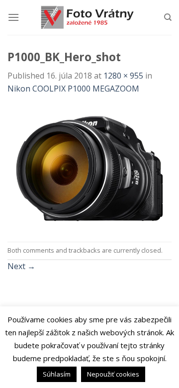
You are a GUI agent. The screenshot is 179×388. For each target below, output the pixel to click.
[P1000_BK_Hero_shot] (89, 167)
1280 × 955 (123, 75)
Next (21, 266)
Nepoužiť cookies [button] (113, 374)
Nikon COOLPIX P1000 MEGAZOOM (73, 88)
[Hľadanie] (168, 17)
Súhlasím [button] (57, 374)
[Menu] (13, 17)
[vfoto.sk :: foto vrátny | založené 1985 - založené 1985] (89, 17)
